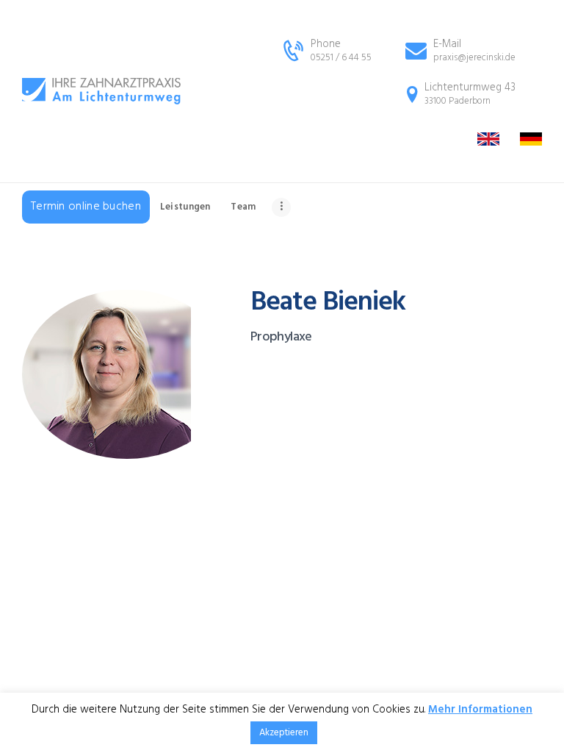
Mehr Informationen (480, 710)
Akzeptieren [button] (283, 732)
